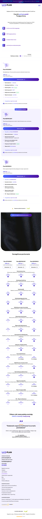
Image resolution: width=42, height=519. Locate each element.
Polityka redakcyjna (5, 480)
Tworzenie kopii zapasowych (7, 487)
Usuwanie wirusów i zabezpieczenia (8, 490)
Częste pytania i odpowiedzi (7, 475)
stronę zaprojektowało (4, 504)
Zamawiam (7, 267)
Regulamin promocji (5, 468)
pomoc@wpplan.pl (6, 457)
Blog (2, 477)
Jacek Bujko (22, 435)
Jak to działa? (4, 471)
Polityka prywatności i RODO (19, 514)
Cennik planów (4, 473)
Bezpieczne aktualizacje (6, 489)
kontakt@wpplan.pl (6, 461)
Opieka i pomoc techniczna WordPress (9, 485)
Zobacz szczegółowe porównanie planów (20, 215)
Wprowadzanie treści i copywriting (8, 494)
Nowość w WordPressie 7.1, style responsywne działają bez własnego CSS (16, 499)
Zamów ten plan (20, 79)
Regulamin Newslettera (30, 514)
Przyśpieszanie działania (6, 492)
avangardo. (11, 504)
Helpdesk (3, 470)
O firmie (3, 478)
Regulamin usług (10, 514)
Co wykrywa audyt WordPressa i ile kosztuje (10, 501)
